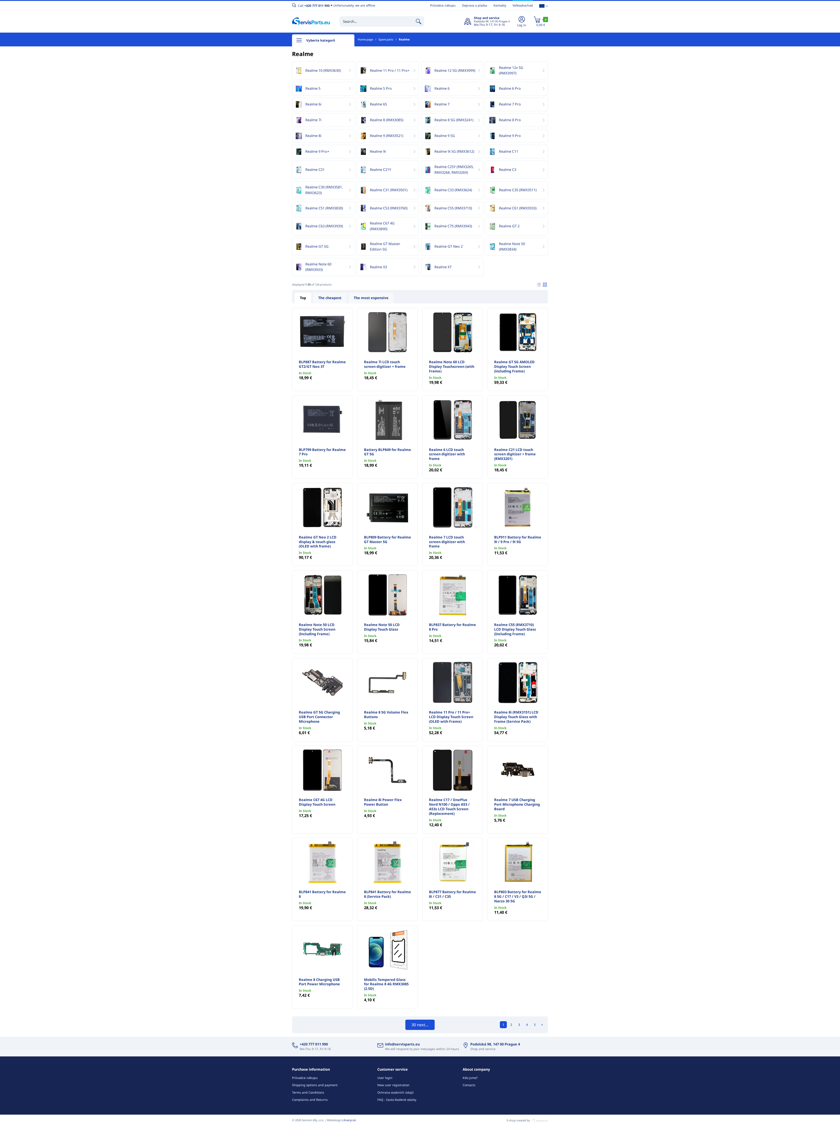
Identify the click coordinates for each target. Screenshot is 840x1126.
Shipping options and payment (315, 1085)
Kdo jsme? (470, 1078)
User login (384, 1078)
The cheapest (329, 297)
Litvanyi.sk (349, 1120)
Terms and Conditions (308, 1092)
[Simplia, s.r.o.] (539, 1120)
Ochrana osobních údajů (395, 1092)
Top (303, 297)
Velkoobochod (523, 5)
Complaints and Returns (310, 1100)
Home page (365, 39)
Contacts (469, 1085)
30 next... (420, 1024)
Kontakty (500, 5)
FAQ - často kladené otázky (396, 1100)
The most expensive (371, 297)
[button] (543, 6)
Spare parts (385, 39)
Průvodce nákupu (443, 5)
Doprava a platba (474, 5)
